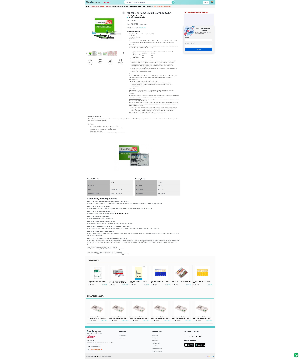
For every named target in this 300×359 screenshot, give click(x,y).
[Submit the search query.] (173, 2)
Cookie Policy (155, 345)
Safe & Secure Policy (157, 348)
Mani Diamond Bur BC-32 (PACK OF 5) (139, 282)
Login (206, 2)
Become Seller (122, 335)
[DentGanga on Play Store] (200, 345)
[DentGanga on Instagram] (192, 335)
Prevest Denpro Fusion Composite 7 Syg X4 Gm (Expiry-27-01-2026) (97, 318)
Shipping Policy (155, 337)
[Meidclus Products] (108, 6)
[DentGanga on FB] (185, 335)
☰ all (87, 6)
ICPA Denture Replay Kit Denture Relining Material (202, 282)
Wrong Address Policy (157, 351)
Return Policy (155, 335)
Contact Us (149, 6)
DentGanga (98, 356)
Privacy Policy (155, 340)
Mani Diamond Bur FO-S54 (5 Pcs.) (117, 282)
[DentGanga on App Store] (189, 345)
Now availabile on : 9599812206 (162, 6)
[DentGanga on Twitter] (196, 335)
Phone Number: (190, 43)
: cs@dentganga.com (95, 346)
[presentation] (87, 53)
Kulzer (112, 182)
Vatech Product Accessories (120, 6)
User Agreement (156, 343)
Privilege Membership (135, 6)
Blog (144, 6)
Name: (187, 37)
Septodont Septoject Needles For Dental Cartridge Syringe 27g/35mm (96, 283)
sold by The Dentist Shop (136, 16)
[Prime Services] (97, 6)
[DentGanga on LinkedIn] (189, 335)
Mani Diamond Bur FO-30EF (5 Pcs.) (180, 282)
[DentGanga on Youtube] (199, 335)
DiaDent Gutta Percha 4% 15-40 (160, 281)
